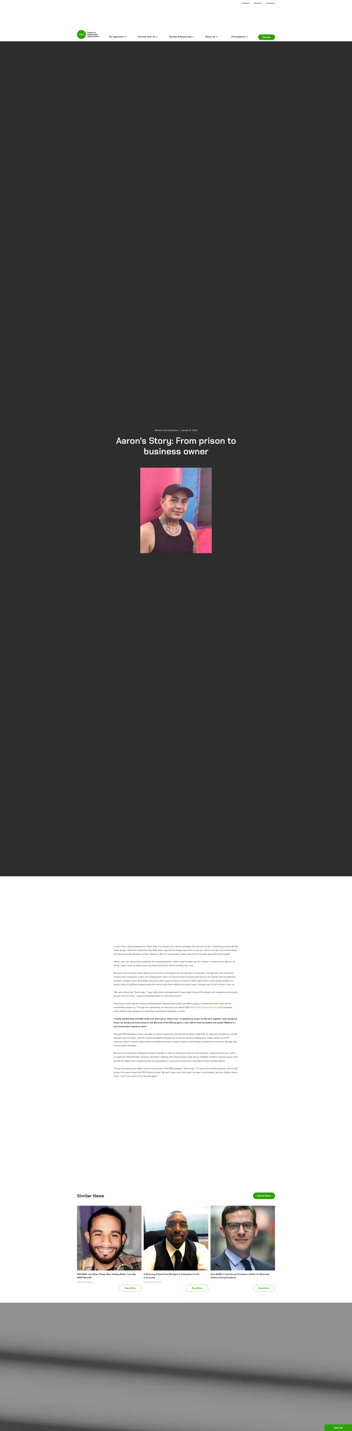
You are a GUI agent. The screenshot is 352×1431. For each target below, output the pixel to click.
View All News (264, 1195)
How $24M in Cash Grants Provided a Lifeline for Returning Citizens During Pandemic (240, 1276)
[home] (88, 35)
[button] (117, 37)
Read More (130, 1288)
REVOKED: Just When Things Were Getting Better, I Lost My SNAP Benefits (106, 1276)
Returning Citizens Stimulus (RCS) (207, 1007)
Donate (266, 37)
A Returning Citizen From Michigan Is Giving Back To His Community (172, 1276)
